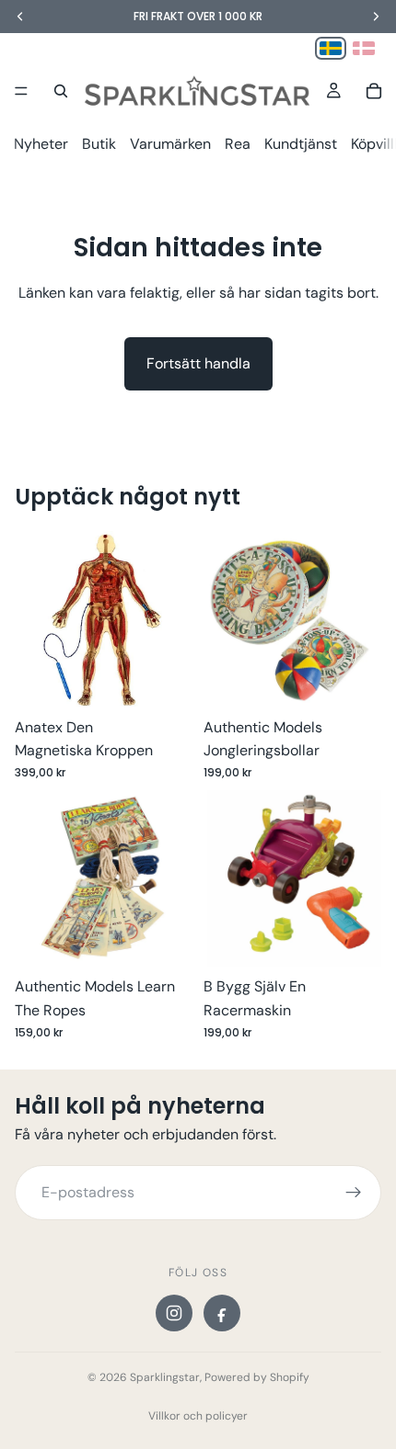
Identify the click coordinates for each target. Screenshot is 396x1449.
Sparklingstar (165, 1377)
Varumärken (170, 143)
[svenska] (330, 48)
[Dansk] (364, 48)
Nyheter (41, 143)
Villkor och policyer (198, 1416)
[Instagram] (174, 1313)
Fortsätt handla (198, 363)
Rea (237, 143)
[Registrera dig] (353, 1192)
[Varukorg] (374, 91)
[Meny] (21, 91)
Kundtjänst (300, 143)
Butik (99, 143)
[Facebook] (222, 1313)
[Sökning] (61, 91)
